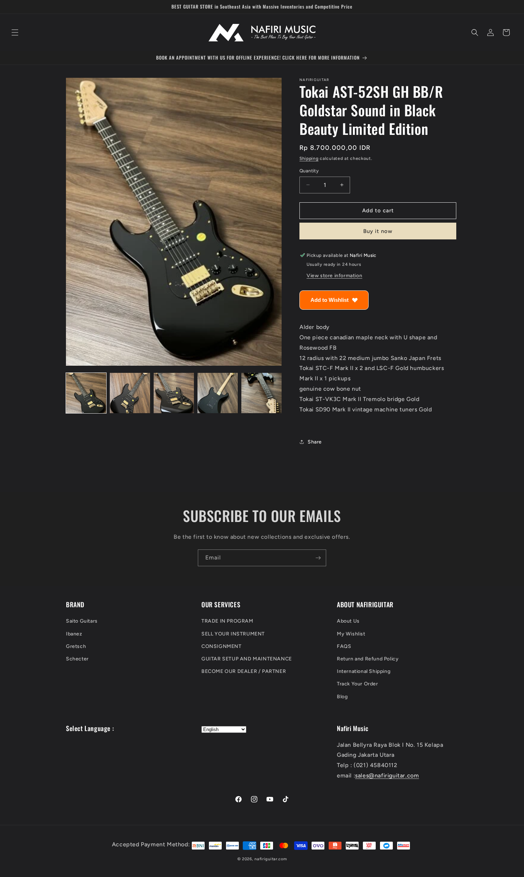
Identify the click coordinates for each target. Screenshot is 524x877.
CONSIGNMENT (221, 646)
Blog (342, 697)
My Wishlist (351, 634)
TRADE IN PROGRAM (227, 621)
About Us (348, 621)
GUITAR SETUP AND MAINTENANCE (246, 659)
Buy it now (377, 231)
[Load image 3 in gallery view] (174, 393)
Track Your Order (357, 684)
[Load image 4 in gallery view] (217, 393)
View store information (334, 276)
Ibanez (74, 634)
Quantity (309, 170)
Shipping (309, 158)
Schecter (77, 659)
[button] (15, 32)
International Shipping (363, 671)
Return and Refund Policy (368, 659)
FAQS (344, 646)
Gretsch (76, 646)
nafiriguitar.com (271, 859)
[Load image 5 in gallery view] (261, 393)
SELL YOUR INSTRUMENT (233, 634)
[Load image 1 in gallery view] (86, 393)
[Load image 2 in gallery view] (130, 393)
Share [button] (315, 442)
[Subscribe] (318, 557)
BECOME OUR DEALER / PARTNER (243, 671)
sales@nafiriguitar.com (387, 775)
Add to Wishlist (329, 300)
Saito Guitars (82, 621)
